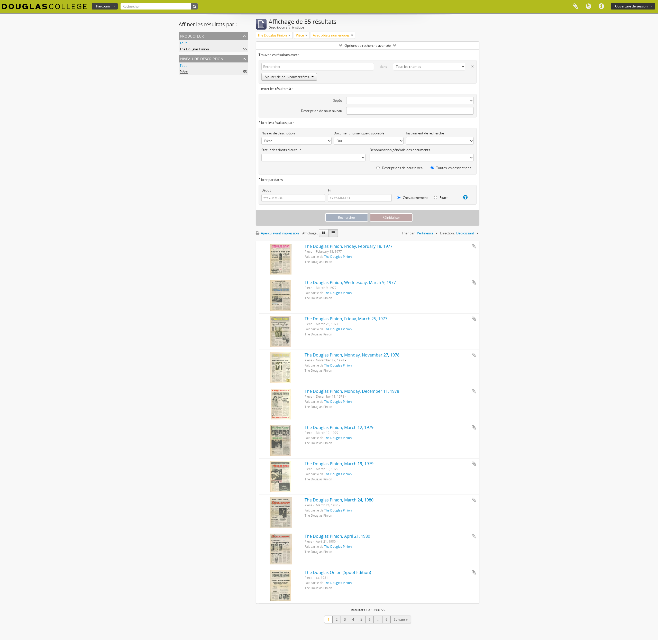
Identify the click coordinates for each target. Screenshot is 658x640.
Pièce (184, 71)
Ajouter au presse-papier (474, 246)
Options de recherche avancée (367, 45)
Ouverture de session (631, 6)
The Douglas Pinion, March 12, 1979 (339, 427)
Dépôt (337, 100)
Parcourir (103, 6)
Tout (183, 43)
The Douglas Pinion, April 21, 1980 (337, 536)
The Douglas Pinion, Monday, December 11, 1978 (352, 391)
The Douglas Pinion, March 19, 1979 (339, 464)
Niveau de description (201, 58)
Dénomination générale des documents (400, 150)
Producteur (192, 35)
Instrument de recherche (425, 133)
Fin (330, 190)
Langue (588, 6)
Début (266, 190)
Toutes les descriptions (453, 168)
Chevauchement (415, 197)
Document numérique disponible (359, 133)
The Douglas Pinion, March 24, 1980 (339, 500)
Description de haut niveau (321, 110)
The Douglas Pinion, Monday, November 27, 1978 (352, 355)
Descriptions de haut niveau (403, 168)
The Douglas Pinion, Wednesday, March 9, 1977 (350, 282)
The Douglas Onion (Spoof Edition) (338, 572)
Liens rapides (601, 6)
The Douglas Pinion (194, 49)
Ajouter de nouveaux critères (287, 77)
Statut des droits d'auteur (281, 150)
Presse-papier (575, 6)
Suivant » (401, 619)
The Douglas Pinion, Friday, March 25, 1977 (346, 319)
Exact (443, 197)
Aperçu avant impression (279, 233)
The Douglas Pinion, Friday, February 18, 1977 (348, 246)
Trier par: (408, 233)
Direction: (447, 233)
